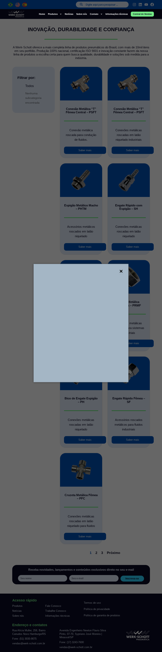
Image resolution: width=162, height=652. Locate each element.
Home (42, 14)
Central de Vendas (142, 14)
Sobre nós (81, 14)
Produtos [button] (53, 14)
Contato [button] (94, 14)
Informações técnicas (116, 14)
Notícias (69, 14)
